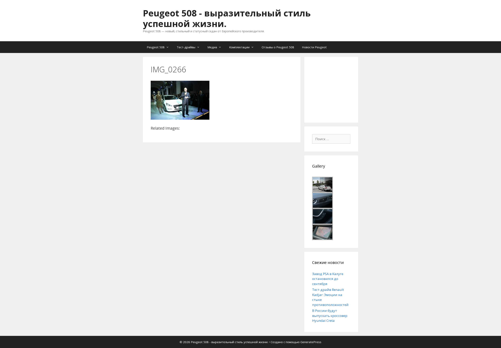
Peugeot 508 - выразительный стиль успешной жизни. (227, 18)
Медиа (212, 47)
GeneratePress (310, 342)
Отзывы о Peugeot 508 (278, 47)
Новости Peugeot (314, 47)
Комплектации (239, 47)
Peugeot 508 (156, 47)
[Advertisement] (341, 89)
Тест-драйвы (186, 47)
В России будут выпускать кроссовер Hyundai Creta (329, 315)
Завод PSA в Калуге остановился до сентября (327, 279)
